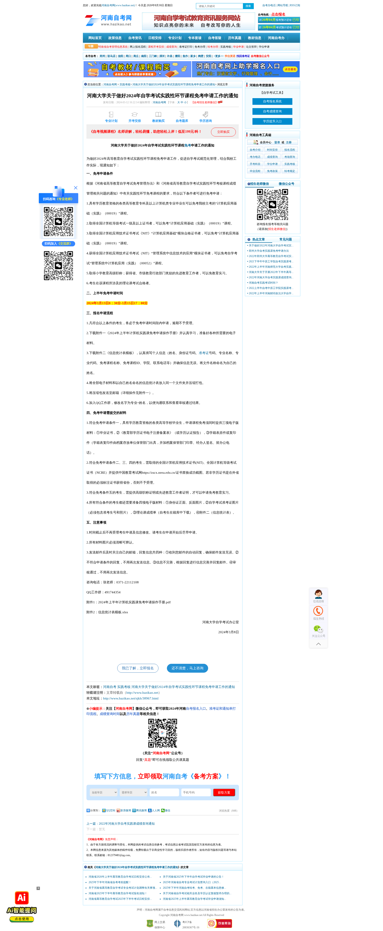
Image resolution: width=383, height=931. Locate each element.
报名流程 (289, 149)
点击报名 (278, 14)
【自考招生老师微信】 (204, 102)
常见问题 (285, 239)
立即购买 (223, 132)
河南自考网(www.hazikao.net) (118, 5)
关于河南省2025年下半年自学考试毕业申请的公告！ (193, 876)
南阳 (144, 56)
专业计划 (175, 38)
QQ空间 (110, 810)
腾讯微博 (141, 810)
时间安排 (272, 149)
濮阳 (177, 56)
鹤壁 (200, 56)
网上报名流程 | (138, 46)
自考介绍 (255, 149)
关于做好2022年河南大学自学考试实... (271, 245)
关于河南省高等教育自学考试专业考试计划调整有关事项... (123, 887)
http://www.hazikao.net (142, 692)
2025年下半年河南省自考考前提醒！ (110, 882)
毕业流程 (255, 171)
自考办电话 (269, 5)
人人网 (156, 810)
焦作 (185, 56)
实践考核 (125, 84)
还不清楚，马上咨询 (187, 668)
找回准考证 (243, 56)
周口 (128, 56)
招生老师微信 (259, 183)
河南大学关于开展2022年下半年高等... (271, 272)
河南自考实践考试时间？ (263, 282)
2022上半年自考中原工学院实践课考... (271, 288)
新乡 (193, 56)
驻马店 (111, 56)
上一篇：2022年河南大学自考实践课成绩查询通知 (120, 823)
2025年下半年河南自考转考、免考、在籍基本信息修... (194, 887)
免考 (187, 145)
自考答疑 (214, 38)
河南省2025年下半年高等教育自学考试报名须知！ (118, 893)
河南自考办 (276, 38)
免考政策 (272, 171)
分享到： (95, 810)
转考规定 (289, 171)
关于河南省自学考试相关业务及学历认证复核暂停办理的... (197, 893)
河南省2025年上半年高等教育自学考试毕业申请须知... (194, 898)
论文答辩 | (252, 46)
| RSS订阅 (294, 5)
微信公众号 (286, 183)
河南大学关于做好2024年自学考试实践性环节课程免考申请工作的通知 (174, 84)
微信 (167, 810)
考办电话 (255, 156)
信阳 (120, 56)
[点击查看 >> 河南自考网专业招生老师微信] (58, 236)
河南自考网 (110, 84)
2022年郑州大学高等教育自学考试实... (271, 256)
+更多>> (219, 56)
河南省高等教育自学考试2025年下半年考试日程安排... (120, 898)
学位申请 (264, 46)
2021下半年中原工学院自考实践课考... (271, 261)
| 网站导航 (282, 5)
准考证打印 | (186, 46)
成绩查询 (272, 156)
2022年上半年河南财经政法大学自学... (271, 293)
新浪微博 (125, 810)
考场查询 (289, 156)
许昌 (169, 56)
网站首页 (95, 38)
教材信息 (254, 38)
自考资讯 (135, 38)
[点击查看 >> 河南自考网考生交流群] (58, 280)
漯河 (162, 56)
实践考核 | (226, 46)
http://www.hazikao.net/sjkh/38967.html (130, 698)
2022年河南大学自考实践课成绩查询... (271, 277)
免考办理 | (200, 46)
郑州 (102, 56)
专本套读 (194, 38)
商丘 (136, 56)
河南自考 (109, 687)
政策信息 (115, 38)
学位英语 (230, 56)
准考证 (204, 353)
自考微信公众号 (260, 56)
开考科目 (255, 164)
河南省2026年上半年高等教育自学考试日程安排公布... (120, 876)
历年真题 (234, 38)
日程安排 (155, 38)
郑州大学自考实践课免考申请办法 (269, 250)
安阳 (208, 56)
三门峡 (153, 56)
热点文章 (258, 239)
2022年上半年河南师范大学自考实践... (271, 266)
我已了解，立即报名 (138, 668)
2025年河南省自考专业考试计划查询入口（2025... (192, 882)
